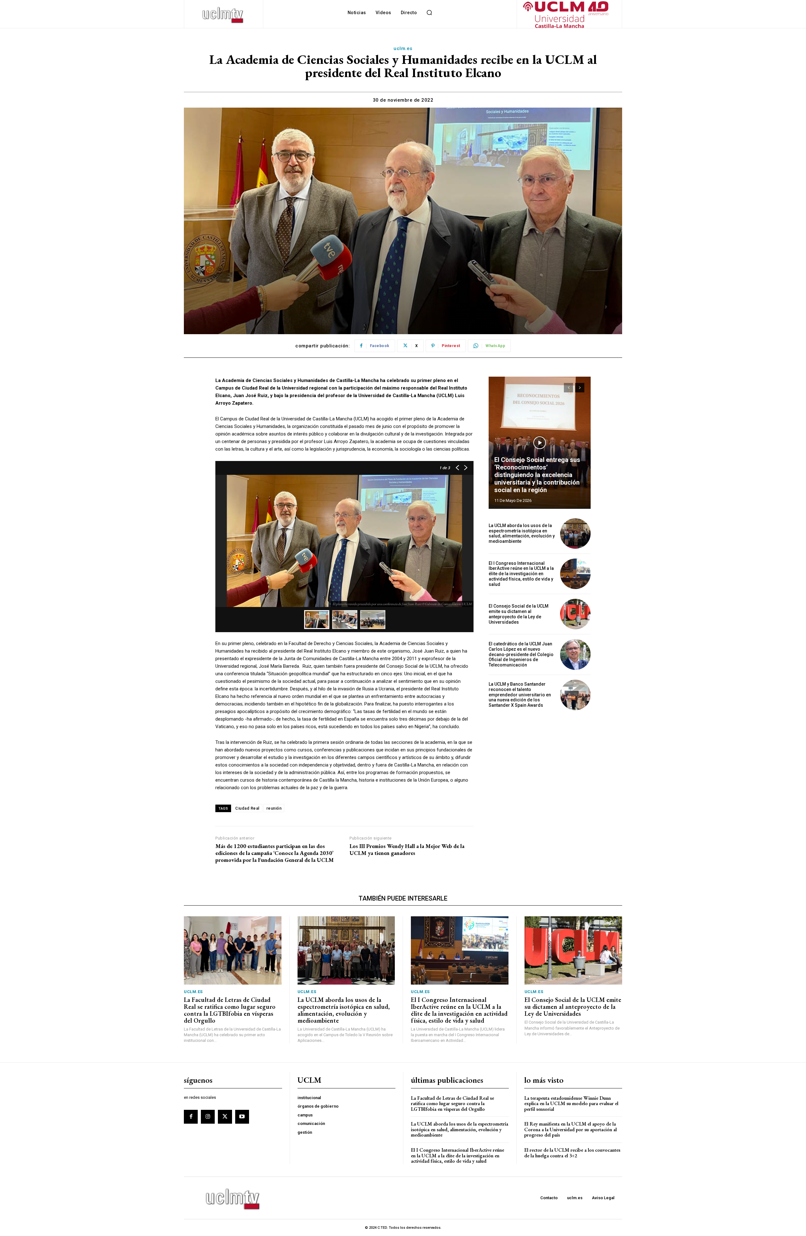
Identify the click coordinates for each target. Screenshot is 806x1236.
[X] (225, 1117)
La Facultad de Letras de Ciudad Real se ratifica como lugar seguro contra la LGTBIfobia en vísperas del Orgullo (229, 1010)
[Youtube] (242, 1117)
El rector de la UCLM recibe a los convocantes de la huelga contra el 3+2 (572, 1153)
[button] (429, 13)
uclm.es (403, 48)
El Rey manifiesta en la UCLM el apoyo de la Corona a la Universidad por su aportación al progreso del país (570, 1129)
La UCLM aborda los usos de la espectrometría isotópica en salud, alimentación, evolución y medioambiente (522, 533)
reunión (274, 808)
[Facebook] (191, 1117)
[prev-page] (568, 387)
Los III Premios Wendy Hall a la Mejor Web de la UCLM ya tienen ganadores (406, 849)
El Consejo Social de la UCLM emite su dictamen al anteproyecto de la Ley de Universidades (518, 614)
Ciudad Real (247, 808)
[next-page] (579, 387)
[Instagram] (208, 1117)
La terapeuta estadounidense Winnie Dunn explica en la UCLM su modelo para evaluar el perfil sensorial (571, 1103)
